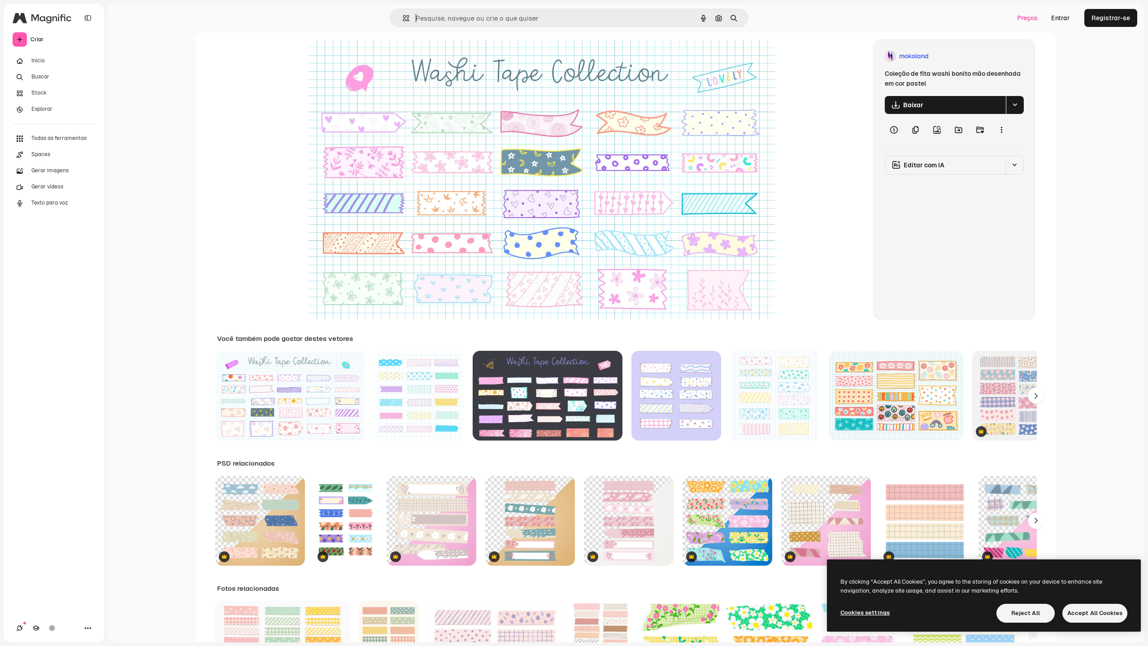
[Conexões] (20, 628)
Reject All (1025, 613)
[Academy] (36, 628)
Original (365, 56)
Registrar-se (1110, 18)
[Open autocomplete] (402, 18)
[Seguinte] (1036, 396)
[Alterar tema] (52, 628)
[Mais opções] (1001, 130)
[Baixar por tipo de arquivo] (1015, 105)
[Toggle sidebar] (88, 18)
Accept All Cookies (1094, 613)
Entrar (1060, 18)
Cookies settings (865, 612)
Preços (1027, 18)
